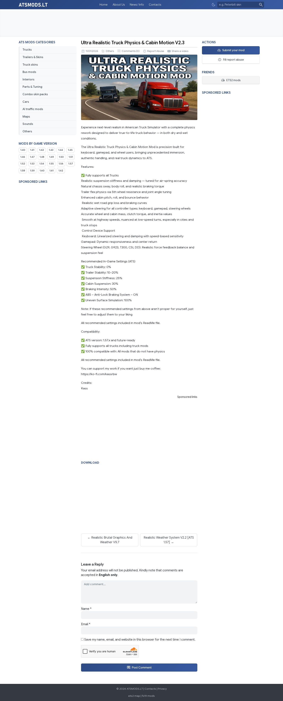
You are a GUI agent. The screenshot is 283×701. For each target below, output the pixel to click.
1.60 (42, 170)
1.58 (22, 170)
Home (104, 4)
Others (27, 131)
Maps (26, 116)
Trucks (27, 49)
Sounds (28, 124)
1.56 (61, 163)
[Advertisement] (141, 23)
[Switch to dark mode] (213, 4)
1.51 (71, 157)
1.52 (22, 163)
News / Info (137, 4)
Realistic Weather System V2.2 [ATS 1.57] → (169, 540)
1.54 (41, 163)
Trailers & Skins (33, 57)
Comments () (131, 51)
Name (86, 609)
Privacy (162, 688)
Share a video (180, 51)
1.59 (32, 170)
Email (85, 624)
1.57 (70, 163)
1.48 (42, 157)
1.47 (32, 157)
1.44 (60, 150)
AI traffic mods (33, 109)
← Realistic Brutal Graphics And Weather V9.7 (109, 540)
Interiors (28, 79)
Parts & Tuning (32, 86)
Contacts (155, 4)
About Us (119, 4)
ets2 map (134, 696)
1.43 (51, 150)
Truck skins (30, 64)
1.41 (32, 150)
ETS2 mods (233, 80)
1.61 (51, 170)
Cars (26, 101)
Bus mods (29, 72)
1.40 (22, 150)
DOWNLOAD (90, 462)
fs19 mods (148, 696)
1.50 (61, 157)
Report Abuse (155, 51)
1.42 (41, 150)
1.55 (51, 163)
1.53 (32, 163)
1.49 (51, 157)
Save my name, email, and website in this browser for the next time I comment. (139, 640)
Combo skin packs (35, 94)
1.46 (22, 157)
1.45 (70, 150)
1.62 (61, 170)
